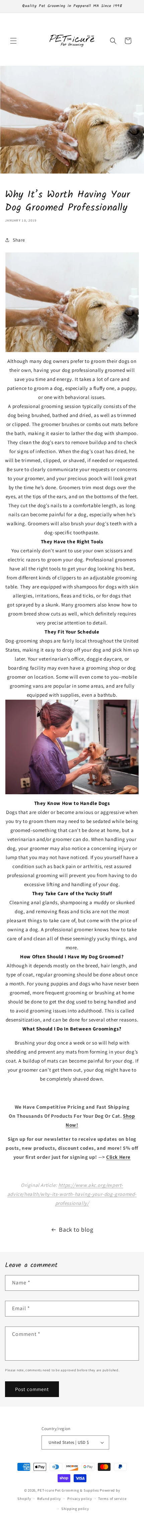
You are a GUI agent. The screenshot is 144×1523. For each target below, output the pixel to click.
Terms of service (112, 1498)
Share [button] (19, 240)
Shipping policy (75, 1508)
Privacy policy (79, 1498)
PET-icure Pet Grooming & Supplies (68, 1490)
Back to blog (76, 1229)
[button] (13, 40)
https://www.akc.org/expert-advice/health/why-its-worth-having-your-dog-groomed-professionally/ (72, 1194)
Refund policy (49, 1498)
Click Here (118, 1157)
